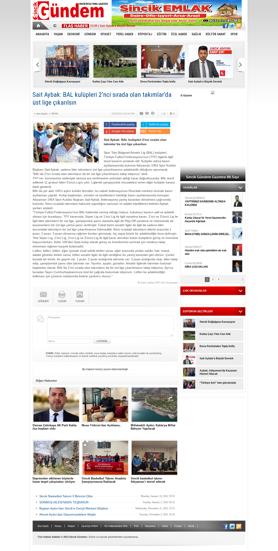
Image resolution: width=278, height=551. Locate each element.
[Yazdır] (153, 114)
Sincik (191, 526)
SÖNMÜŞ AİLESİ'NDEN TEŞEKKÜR (64, 502)
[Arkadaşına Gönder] (147, 114)
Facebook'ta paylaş (123, 124)
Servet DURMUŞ (205, 202)
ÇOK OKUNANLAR (195, 290)
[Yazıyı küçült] (162, 114)
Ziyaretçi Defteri (89, 526)
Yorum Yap (158, 131)
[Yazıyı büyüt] (172, 114)
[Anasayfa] (39, 26)
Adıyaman (150, 526)
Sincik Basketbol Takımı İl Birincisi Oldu (66, 496)
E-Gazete (186, 95)
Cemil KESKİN (196, 265)
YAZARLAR (190, 187)
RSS (136, 526)
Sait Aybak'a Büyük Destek (205, 81)
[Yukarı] (80, 296)
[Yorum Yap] (142, 114)
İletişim (71, 526)
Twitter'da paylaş (158, 124)
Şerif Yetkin (207, 232)
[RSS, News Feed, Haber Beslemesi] (238, 25)
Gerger (178, 526)
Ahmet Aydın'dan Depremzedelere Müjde (67, 514)
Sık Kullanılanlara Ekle (115, 526)
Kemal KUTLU (205, 218)
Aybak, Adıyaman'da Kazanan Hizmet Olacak (218, 372)
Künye (58, 526)
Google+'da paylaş (123, 131)
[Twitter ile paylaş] (232, 25)
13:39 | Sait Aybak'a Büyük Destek (112, 25)
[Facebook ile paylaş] (225, 25)
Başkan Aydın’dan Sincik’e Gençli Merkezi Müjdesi (73, 508)
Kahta (165, 526)
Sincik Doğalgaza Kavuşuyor (62, 81)
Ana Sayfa (41, 113)
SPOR (54, 113)
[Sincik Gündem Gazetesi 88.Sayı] (213, 93)
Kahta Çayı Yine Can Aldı (108, 81)
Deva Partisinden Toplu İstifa (157, 81)
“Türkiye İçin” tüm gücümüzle (218, 382)
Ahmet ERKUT (206, 250)
